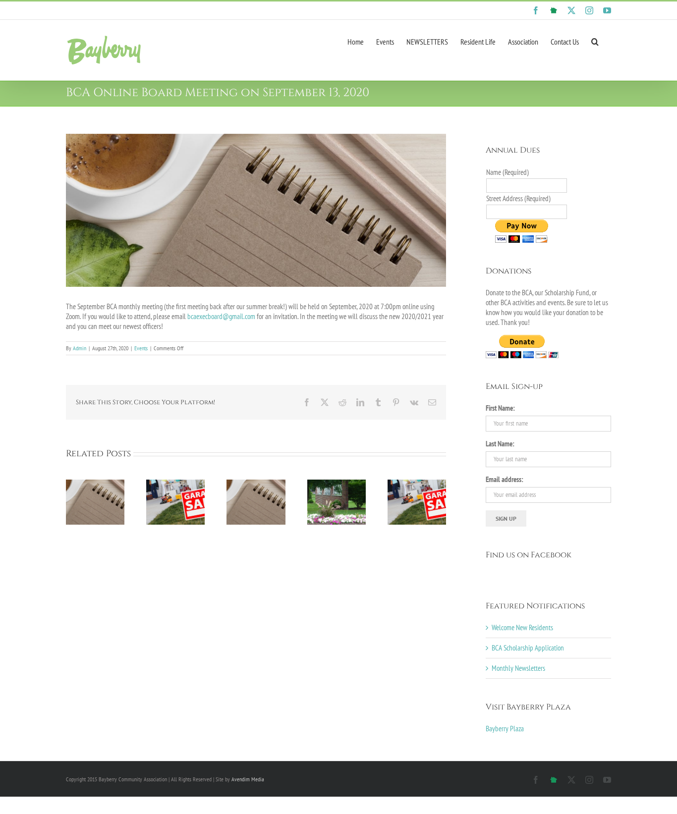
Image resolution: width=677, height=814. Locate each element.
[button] (595, 40)
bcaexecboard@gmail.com (221, 316)
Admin (79, 348)
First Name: (500, 408)
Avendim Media (247, 779)
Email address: (504, 479)
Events (141, 348)
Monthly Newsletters (518, 668)
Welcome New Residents (522, 627)
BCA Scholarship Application (528, 647)
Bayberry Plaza (505, 728)
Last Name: (500, 443)
